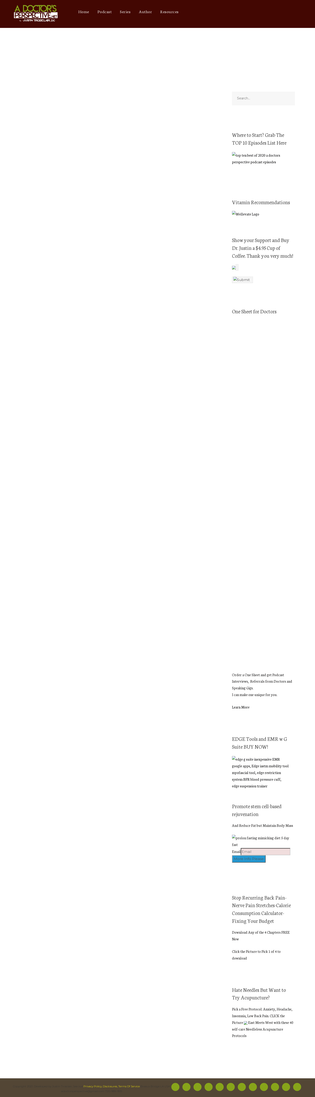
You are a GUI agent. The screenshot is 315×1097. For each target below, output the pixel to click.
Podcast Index (85, 273)
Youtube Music (43, 279)
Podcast (105, 11)
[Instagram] (218, 11)
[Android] (253, 11)
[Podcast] (244, 11)
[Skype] (287, 11)
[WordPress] (278, 11)
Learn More (241, 707)
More (74, 279)
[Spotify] (227, 11)
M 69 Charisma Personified (44, 117)
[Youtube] (236, 11)
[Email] (295, 11)
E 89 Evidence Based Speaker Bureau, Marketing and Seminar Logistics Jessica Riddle (58, 526)
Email (236, 851)
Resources (169, 11)
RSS (62, 279)
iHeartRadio (60, 273)
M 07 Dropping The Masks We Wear (51, 397)
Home (83, 11)
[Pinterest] (261, 11)
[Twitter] (210, 11)
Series (125, 11)
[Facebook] (201, 11)
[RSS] (231, 1087)
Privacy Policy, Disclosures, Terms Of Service (111, 1086)
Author (145, 11)
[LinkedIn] (270, 11)
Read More (30, 195)
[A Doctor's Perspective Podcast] (36, 14)
